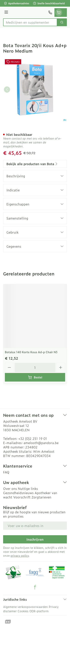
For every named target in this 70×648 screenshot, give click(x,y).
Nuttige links (28, 488)
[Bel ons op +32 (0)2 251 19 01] (50, 12)
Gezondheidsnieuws (18, 492)
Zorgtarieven (41, 497)
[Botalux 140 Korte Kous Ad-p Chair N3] (35, 316)
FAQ (6, 472)
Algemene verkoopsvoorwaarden (25, 607)
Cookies (23, 611)
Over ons (10, 488)
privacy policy (19, 555)
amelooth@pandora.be (41, 442)
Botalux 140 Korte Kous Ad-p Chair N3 (31, 352)
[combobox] (30, 22)
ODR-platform (39, 611)
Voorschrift (22, 497)
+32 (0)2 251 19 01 (32, 438)
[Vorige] (7, 89)
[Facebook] (35, 587)
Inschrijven (35, 539)
